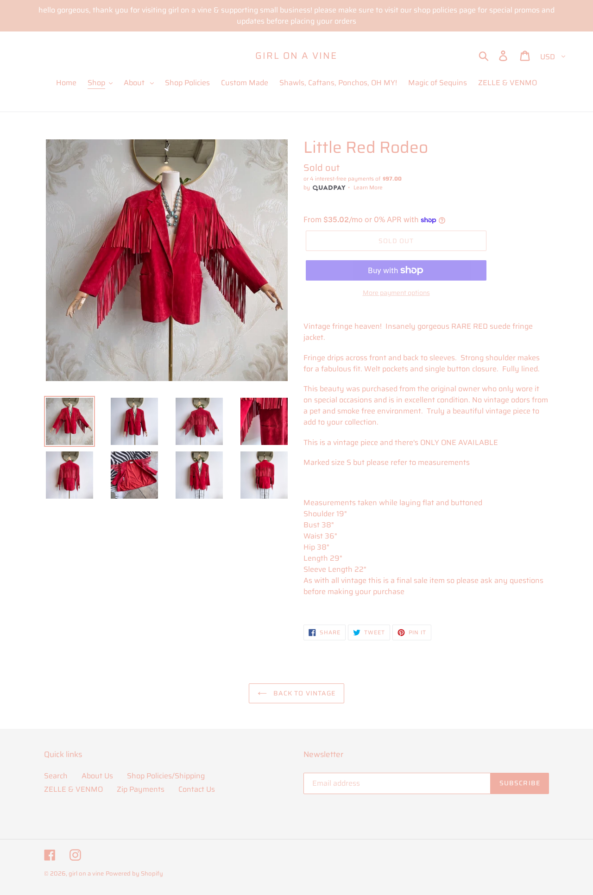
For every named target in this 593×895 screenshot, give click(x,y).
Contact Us (196, 789)
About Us (97, 776)
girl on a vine (296, 55)
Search (56, 776)
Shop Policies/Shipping (166, 776)
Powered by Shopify (134, 873)
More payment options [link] (396, 293)
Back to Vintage (303, 693)
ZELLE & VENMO (73, 789)
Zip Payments (140, 789)
